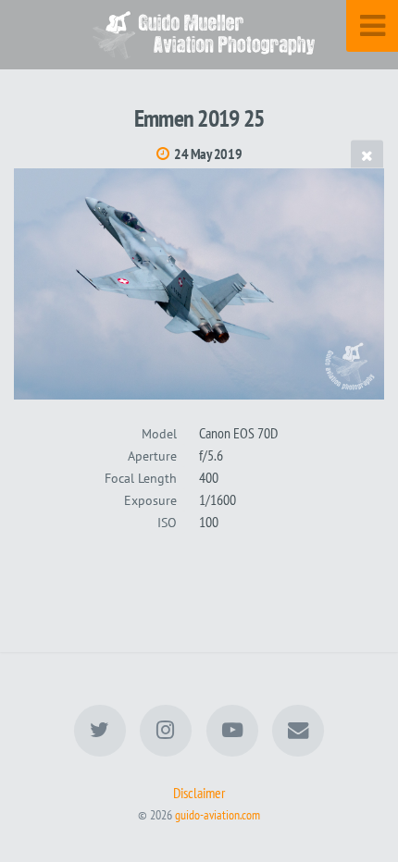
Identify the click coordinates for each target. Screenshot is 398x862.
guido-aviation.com (217, 814)
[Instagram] (166, 731)
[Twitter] (100, 731)
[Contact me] (298, 731)
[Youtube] (232, 731)
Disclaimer (199, 792)
